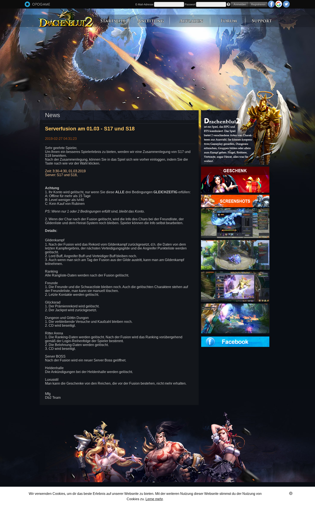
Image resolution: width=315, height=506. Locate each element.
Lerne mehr (154, 499)
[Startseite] (37, 5)
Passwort (190, 4)
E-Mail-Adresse (144, 4)
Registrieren (258, 4)
